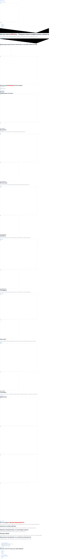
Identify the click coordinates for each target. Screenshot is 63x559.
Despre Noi (3, 25)
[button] (31, 22)
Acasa (2, 24)
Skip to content (2, 0)
